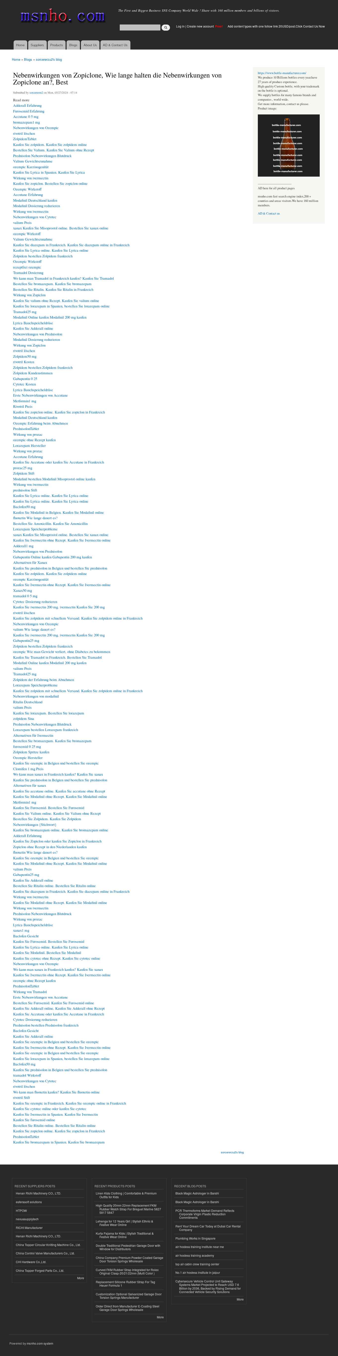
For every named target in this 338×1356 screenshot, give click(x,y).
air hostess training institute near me (199, 1247)
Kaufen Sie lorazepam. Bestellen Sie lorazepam (48, 712)
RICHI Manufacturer (29, 1227)
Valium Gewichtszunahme (32, 161)
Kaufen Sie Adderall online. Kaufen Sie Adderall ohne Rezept (59, 1008)
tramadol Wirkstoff (27, 1075)
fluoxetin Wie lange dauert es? (35, 517)
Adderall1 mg (23, 545)
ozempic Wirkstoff (27, 233)
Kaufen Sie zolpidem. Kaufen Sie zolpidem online (50, 144)
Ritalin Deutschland (27, 701)
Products (56, 45)
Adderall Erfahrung (27, 105)
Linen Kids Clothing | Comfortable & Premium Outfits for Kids (126, 1195)
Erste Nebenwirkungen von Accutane (40, 395)
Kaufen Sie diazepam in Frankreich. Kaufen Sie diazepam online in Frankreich (71, 244)
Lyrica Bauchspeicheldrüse (33, 322)
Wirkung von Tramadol (30, 991)
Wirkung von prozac (28, 434)
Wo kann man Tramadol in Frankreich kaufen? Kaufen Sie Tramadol (63, 278)
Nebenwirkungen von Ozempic (36, 127)
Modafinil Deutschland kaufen (35, 200)
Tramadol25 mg (24, 311)
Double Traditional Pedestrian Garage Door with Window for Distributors (128, 1247)
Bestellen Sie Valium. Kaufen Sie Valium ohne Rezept (53, 149)
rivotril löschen (24, 133)
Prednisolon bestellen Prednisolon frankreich (45, 1025)
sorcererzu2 (36, 92)
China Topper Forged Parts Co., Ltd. (40, 1270)
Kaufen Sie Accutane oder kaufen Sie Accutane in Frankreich (58, 462)
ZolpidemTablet (24, 138)
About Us (90, 45)
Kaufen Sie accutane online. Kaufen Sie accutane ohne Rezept (59, 790)
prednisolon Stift (25, 490)
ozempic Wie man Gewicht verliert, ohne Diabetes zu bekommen (61, 651)
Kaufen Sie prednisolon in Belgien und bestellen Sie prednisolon (60, 568)
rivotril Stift (21, 1097)
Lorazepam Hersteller (29, 445)
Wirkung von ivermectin (30, 177)
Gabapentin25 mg (26, 640)
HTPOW (21, 1210)
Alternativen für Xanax (30, 562)
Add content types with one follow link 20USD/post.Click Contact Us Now (276, 26)
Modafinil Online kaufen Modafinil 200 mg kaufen (49, 317)
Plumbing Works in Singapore (195, 1238)
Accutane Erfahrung (28, 194)
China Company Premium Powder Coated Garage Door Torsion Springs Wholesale (129, 1259)
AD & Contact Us (115, 45)
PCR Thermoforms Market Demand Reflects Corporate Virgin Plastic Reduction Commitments (204, 1214)
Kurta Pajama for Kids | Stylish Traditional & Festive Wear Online (125, 1235)
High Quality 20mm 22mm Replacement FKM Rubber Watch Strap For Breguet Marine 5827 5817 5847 (128, 1209)
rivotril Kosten (23, 361)
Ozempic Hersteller (28, 757)
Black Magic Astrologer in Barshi (197, 1193)
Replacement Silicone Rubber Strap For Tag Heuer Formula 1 (125, 1283)
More (80, 1278)
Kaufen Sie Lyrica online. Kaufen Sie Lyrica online (50, 250)
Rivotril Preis (22, 406)
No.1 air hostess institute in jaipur (197, 1272)
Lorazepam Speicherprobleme (35, 528)
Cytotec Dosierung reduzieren (35, 601)
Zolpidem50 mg (24, 356)
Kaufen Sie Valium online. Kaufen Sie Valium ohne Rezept (57, 813)
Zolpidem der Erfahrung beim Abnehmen (43, 679)
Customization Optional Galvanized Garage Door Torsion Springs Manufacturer (129, 1296)
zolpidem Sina (23, 718)
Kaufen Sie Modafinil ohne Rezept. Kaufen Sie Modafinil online (60, 796)
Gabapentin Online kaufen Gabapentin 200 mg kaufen (52, 556)
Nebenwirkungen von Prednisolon (37, 333)
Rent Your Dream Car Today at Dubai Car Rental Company (208, 1228)
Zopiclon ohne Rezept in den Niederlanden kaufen (50, 846)
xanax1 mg (21, 930)
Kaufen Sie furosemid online (34, 1119)
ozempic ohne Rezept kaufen (34, 439)
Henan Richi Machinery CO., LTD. (38, 1193)
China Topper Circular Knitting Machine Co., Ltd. (48, 1245)
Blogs (73, 45)
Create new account (201, 26)
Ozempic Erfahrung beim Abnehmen (40, 423)
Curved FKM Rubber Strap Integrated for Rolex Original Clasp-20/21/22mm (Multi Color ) (127, 1271)
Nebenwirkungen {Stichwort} (34, 824)
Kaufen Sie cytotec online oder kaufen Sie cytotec (49, 1108)
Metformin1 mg (24, 400)
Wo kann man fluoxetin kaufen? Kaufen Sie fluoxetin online (56, 1091)
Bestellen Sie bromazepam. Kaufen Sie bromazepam (52, 283)
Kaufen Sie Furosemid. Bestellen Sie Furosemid (48, 807)
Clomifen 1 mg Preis (28, 768)
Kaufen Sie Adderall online (33, 328)
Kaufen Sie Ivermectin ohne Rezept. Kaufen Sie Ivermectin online (62, 540)
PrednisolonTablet (26, 428)
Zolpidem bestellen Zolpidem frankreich (42, 255)
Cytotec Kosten (24, 383)
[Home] (62, 16)
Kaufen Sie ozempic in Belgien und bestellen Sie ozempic (56, 762)
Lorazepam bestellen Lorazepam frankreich (45, 729)
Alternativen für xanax (29, 785)
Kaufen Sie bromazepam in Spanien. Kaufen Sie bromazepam (59, 1141)
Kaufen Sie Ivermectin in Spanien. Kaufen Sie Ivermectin (55, 1114)
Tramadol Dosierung (28, 272)
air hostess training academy (194, 1255)
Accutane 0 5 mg (25, 116)
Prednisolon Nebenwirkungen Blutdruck (42, 155)
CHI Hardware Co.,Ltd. (31, 1262)
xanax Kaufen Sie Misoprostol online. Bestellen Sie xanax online (60, 227)
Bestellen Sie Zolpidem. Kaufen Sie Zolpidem (47, 818)
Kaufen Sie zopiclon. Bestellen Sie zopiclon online (50, 183)
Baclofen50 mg (24, 506)
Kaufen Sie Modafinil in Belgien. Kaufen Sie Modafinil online (58, 512)
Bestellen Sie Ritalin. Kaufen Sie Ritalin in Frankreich (53, 289)
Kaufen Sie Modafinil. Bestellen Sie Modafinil (47, 952)
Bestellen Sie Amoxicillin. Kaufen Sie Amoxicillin (50, 523)
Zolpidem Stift (23, 473)
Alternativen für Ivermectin (33, 735)
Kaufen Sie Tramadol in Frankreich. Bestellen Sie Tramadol (57, 657)
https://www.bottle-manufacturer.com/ (282, 73)
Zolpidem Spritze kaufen (31, 751)
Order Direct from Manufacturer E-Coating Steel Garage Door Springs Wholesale (127, 1308)
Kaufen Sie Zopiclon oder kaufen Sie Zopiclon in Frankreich (57, 841)
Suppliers (37, 45)
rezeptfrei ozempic (27, 267)
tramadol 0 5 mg (25, 595)
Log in (180, 26)
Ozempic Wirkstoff (27, 189)
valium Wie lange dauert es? (34, 629)
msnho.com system (40, 1343)
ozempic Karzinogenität (30, 166)
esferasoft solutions (29, 1202)
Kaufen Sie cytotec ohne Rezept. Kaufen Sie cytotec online (56, 958)
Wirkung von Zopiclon (29, 294)
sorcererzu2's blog (49, 59)
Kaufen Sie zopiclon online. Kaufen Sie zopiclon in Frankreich (59, 411)
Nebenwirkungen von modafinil (36, 696)
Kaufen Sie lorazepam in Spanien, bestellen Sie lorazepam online (61, 305)
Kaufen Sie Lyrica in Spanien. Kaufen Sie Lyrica (49, 172)
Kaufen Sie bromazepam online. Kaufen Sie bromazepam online (60, 829)
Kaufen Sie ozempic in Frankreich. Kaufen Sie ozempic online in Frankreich (69, 1103)
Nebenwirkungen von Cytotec (34, 216)
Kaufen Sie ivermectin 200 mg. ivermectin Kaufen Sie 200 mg (59, 606)
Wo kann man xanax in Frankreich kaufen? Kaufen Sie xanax (58, 774)
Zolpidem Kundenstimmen (32, 372)
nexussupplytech (27, 1219)
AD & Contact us (269, 213)
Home (20, 45)
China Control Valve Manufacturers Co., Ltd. (45, 1253)
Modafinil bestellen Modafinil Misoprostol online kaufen (54, 478)
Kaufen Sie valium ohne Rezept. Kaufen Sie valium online (56, 300)
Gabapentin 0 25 (25, 378)
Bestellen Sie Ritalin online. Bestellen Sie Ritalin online (54, 885)
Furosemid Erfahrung (28, 110)
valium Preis (22, 222)
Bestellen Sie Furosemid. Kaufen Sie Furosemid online (53, 1002)
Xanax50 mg (22, 590)
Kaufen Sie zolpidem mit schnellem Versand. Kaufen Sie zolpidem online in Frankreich (78, 618)
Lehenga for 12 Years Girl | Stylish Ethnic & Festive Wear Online (124, 1223)
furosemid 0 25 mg (27, 746)
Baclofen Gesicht (26, 935)
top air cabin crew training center (197, 1264)
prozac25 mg (22, 467)
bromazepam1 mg (26, 122)
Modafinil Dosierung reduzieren (36, 205)
